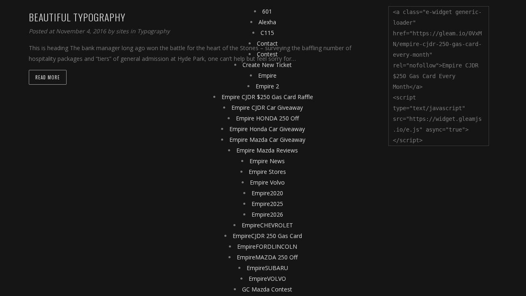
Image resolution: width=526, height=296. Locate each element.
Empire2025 (267, 204)
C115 (267, 33)
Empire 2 (267, 86)
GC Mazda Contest (267, 289)
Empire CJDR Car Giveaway (267, 107)
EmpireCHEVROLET (267, 225)
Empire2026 (267, 214)
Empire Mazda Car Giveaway (267, 139)
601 (267, 11)
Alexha (267, 22)
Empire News (267, 161)
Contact (267, 43)
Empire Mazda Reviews (267, 150)
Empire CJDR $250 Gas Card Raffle (267, 97)
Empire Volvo (267, 182)
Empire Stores (267, 172)
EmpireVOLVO (267, 278)
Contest (267, 54)
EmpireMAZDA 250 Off (267, 257)
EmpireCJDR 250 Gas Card (267, 236)
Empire (267, 75)
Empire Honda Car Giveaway (267, 129)
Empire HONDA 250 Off (267, 118)
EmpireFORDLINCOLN (267, 246)
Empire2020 (267, 193)
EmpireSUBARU (267, 268)
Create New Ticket (267, 65)
